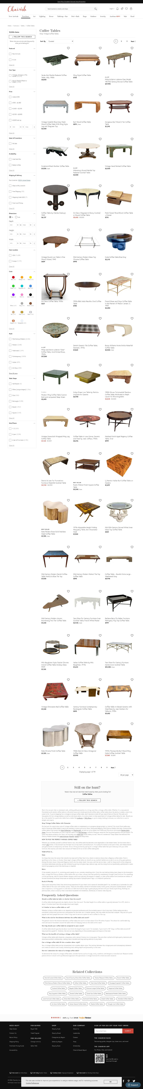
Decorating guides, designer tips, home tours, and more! (111, 1041)
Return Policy (13, 1037)
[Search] (95, 9)
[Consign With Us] (122, 8)
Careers (75, 1037)
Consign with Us (36, 1041)
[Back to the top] (138, 1077)
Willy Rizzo (88, 818)
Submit (128, 1031)
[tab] (22, 54)
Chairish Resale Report (80, 1050)
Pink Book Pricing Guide (16, 1046)
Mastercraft (77, 830)
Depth (11, 221)
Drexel (77, 836)
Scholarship (76, 1046)
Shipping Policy (14, 1041)
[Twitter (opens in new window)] (134, 1080)
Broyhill (71, 836)
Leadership (76, 1033)
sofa (47, 844)
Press (74, 1041)
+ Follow (22, 37)
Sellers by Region (57, 1041)
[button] (126, 8)
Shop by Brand (56, 1033)
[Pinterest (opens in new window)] (128, 1080)
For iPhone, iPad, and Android (103, 1050)
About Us (76, 1029)
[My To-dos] (117, 8)
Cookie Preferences (32, 1083)
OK (110, 1082)
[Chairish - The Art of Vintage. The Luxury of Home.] (17, 9)
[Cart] (131, 8)
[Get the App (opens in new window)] (99, 1058)
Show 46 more (13, 373)
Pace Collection (66, 830)
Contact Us (12, 1033)
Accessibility (13, 1050)
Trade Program (35, 1033)
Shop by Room (56, 1046)
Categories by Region (58, 1037)
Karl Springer (83, 832)
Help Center (13, 1029)
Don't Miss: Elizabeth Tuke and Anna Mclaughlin (71, 1)
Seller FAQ (34, 1046)
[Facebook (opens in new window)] (123, 1080)
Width (11, 239)
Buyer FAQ (34, 1029)
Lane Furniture (64, 836)
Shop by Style (56, 1029)
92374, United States (24, 180)
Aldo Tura (80, 834)
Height (11, 230)
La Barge (80, 818)
